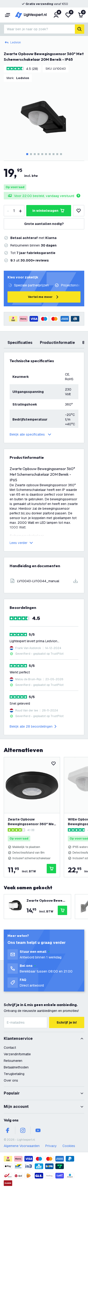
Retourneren (13, 1061)
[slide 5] (42, 154)
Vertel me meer (40, 297)
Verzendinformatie (17, 1054)
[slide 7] (50, 154)
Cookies (68, 1146)
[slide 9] (57, 154)
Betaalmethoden (16, 1067)
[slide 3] (35, 154)
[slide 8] (53, 154)
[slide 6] (46, 154)
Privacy (51, 1146)
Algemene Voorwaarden (22, 1146)
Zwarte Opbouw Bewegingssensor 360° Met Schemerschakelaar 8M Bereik (31, 821)
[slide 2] (31, 154)
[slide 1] (27, 154)
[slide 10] (61, 154)
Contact (10, 1047)
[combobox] (39, 29)
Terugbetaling (14, 1074)
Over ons (11, 1080)
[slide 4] (38, 154)
